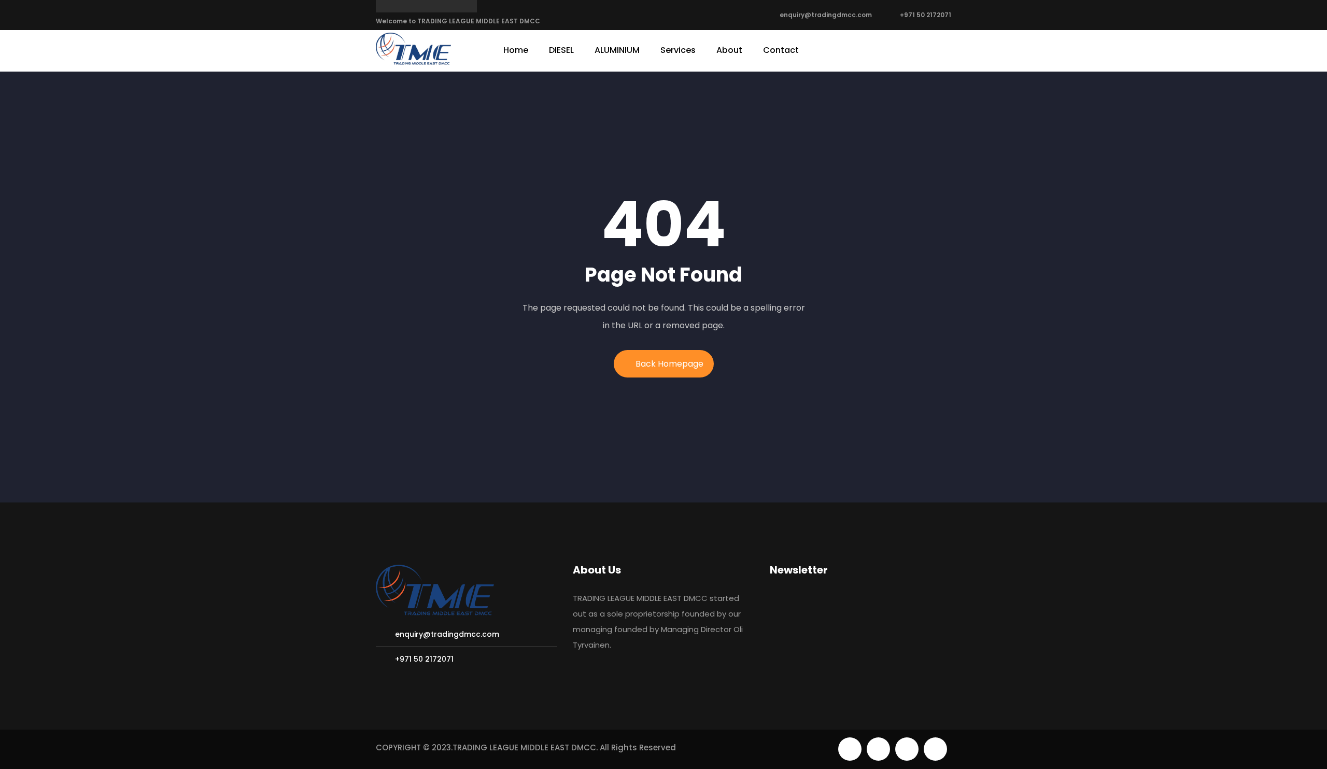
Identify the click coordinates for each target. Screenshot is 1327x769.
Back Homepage (669, 364)
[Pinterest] (907, 749)
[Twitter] (850, 749)
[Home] (413, 49)
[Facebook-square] (878, 749)
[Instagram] (935, 749)
